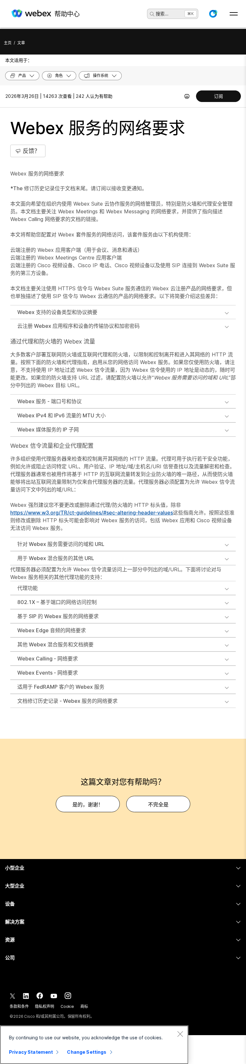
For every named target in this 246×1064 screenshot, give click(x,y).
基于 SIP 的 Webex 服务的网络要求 (58, 616)
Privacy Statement (31, 1052)
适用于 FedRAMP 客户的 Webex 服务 (60, 687)
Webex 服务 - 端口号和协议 (49, 401)
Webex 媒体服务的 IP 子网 (48, 429)
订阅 (218, 96)
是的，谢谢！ (87, 804)
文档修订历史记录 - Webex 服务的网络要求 (67, 701)
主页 (8, 42)
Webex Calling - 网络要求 (47, 658)
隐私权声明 (44, 1006)
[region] (94, 1045)
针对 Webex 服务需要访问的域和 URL (60, 544)
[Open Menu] (234, 13)
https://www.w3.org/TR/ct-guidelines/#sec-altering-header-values (91, 512)
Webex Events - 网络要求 (47, 672)
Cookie (67, 1006)
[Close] (180, 1034)
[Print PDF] (186, 96)
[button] (213, 13)
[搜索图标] (152, 14)
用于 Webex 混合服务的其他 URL (55, 558)
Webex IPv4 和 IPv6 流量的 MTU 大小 (61, 415)
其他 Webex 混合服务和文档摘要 (55, 644)
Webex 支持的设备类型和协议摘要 (57, 312)
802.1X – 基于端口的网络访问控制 (57, 602)
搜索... (162, 13)
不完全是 (158, 804)
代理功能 (27, 588)
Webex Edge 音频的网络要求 (51, 630)
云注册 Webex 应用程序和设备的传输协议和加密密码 (78, 326)
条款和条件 (19, 1006)
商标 (84, 1006)
